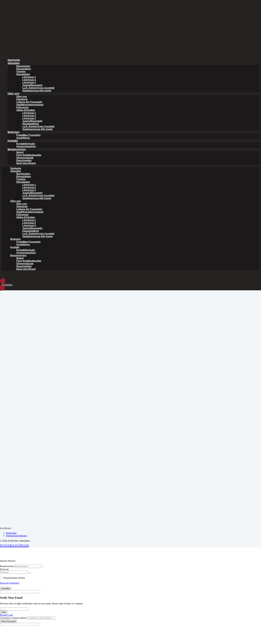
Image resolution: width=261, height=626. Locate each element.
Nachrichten (23, 66)
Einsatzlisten (23, 69)
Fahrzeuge (22, 107)
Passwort (4, 569)
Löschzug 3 (29, 82)
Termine (21, 71)
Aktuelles (14, 63)
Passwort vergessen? (10, 583)
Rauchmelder (24, 160)
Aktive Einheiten (25, 110)
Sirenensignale (25, 157)
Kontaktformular (25, 143)
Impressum (11, 533)
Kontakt (13, 140)
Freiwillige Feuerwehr (28, 135)
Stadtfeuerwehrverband (29, 104)
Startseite (14, 60)
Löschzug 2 (29, 79)
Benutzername (7, 566)
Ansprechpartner (26, 146)
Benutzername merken (14, 578)
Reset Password (8, 621)
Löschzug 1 (29, 77)
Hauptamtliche (30, 123)
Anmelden (5, 588)
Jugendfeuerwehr (32, 85)
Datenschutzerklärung (16, 535)
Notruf (20, 152)
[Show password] (30, 572)
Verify (3, 612)
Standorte (22, 99)
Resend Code (6, 615)
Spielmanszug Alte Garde (36, 90)
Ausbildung (23, 138)
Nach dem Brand (26, 163)
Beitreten (13, 132)
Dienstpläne (23, 74)
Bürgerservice (17, 149)
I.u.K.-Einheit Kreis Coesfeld (38, 88)
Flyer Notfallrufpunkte (28, 155)
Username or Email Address (13, 618)
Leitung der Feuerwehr (29, 102)
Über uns (13, 93)
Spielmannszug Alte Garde (37, 129)
